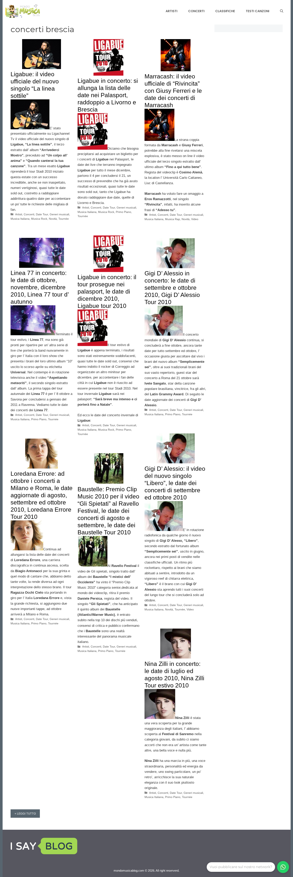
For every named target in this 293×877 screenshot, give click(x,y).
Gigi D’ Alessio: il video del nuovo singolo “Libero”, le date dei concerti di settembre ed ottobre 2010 (175, 483)
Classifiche (225, 11)
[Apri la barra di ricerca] (282, 11)
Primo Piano (123, 212)
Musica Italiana (20, 218)
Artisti (171, 11)
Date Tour (42, 214)
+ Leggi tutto (25, 813)
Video (194, 219)
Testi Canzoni (257, 11)
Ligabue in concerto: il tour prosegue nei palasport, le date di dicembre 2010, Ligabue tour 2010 (107, 291)
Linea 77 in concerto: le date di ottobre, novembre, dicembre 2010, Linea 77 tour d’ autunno (40, 287)
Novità (53, 218)
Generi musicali (59, 214)
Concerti (196, 11)
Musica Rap (172, 219)
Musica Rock (39, 218)
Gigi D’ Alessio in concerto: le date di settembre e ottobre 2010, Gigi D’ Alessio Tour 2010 (172, 287)
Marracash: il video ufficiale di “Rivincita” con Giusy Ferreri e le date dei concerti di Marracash (173, 90)
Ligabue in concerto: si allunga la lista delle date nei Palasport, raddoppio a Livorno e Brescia (108, 95)
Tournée (63, 218)
